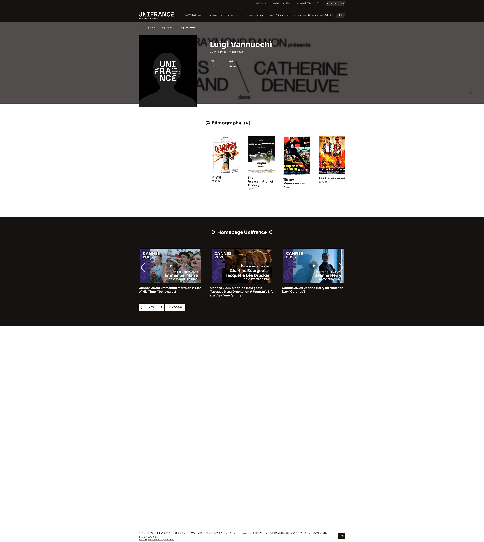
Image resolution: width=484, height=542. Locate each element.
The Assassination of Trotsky (260, 181)
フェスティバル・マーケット (233, 15)
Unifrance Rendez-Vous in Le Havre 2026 (273, 3)
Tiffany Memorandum (294, 181)
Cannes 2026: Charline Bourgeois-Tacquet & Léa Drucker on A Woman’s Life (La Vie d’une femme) (170, 291)
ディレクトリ (261, 15)
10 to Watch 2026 (303, 3)
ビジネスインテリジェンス (288, 15)
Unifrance (313, 15)
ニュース (207, 15)
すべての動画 (175, 307)
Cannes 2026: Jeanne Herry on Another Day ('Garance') (240, 290)
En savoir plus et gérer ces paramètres (156, 539)
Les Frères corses (332, 178)
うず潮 (216, 178)
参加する (329, 15)
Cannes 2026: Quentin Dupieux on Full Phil (311, 290)
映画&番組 (190, 15)
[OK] (342, 536)
